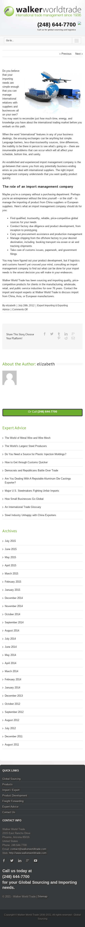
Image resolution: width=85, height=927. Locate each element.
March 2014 (11, 671)
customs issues (34, 249)
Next (78, 53)
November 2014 (14, 606)
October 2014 (12, 614)
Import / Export (11, 790)
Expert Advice (10, 806)
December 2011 (14, 736)
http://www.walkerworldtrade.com (27, 853)
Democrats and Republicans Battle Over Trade (31, 470)
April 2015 (10, 565)
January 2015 (12, 589)
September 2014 (14, 622)
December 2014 (14, 597)
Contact (68, 288)
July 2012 (10, 728)
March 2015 (11, 573)
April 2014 (10, 663)
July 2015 (10, 540)
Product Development (14, 795)
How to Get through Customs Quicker (26, 462)
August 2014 (12, 630)
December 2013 (14, 695)
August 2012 (12, 720)
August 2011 (12, 744)
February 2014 (13, 679)
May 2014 (10, 654)
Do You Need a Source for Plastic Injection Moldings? (35, 454)
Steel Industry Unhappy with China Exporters (30, 515)
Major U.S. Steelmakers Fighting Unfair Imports (32, 490)
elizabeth (11, 305)
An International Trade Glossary (23, 507)
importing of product (28, 202)
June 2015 (11, 549)
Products (7, 784)
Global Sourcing (11, 778)
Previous (66, 53)
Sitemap (42, 896)
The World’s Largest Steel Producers (26, 446)
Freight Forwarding (13, 801)
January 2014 (12, 687)
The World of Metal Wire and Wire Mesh (27, 437)
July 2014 (10, 638)
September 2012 (14, 711)
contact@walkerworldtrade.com (28, 849)
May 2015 (10, 557)
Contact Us (8, 812)
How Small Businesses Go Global (24, 498)
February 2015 (13, 581)
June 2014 (11, 646)
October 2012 (12, 703)
